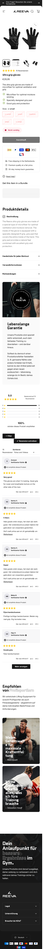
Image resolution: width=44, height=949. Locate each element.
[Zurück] (3, 3)
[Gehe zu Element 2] (16, 63)
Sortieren (17, 450)
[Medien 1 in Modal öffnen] (35, 24)
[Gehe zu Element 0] (6, 63)
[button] (15, 70)
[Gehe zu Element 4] (35, 63)
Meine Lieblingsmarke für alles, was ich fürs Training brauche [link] (14, 792)
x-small (8, 114)
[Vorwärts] (38, 3)
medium (32, 114)
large (7, 122)
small (20, 114)
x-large (19, 122)
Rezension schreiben (29, 441)
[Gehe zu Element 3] (25, 63)
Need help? (10, 176)
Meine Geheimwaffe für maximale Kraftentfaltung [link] (15, 746)
